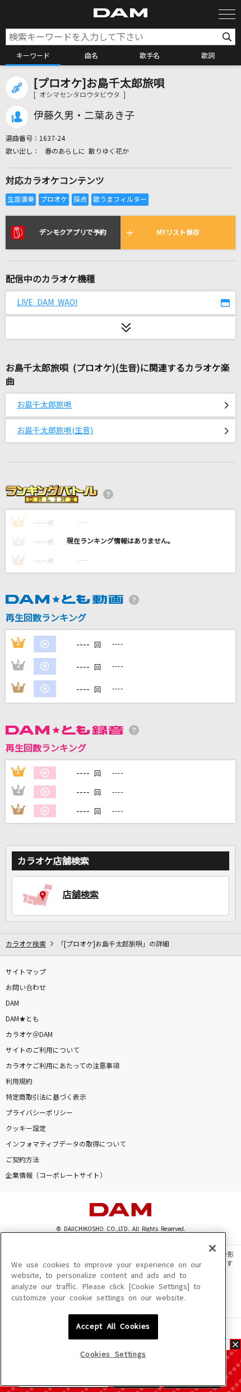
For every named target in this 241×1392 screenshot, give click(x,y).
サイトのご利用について (43, 1050)
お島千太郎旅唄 (44, 405)
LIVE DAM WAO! (47, 302)
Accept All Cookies (113, 1326)
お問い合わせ (26, 987)
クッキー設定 (26, 1128)
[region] (113, 1309)
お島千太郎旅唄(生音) (55, 430)
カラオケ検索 (26, 944)
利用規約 (19, 1081)
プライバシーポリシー (39, 1113)
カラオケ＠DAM (29, 1034)
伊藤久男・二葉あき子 (84, 116)
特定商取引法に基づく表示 (46, 1097)
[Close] (212, 1248)
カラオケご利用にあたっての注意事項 (62, 1066)
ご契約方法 (22, 1160)
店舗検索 (81, 894)
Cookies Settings (113, 1354)
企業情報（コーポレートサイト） (56, 1175)
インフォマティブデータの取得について (66, 1144)
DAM (12, 1003)
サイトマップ (26, 972)
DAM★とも (22, 1019)
